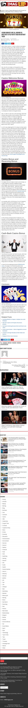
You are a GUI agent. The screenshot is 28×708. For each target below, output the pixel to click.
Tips (3, 637)
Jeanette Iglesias (6, 38)
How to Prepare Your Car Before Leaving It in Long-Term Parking (16, 444)
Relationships (5, 613)
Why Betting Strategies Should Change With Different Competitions (17, 467)
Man (3, 589)
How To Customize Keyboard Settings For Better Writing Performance (17, 489)
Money (19, 342)
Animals (4, 501)
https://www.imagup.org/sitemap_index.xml (11, 693)
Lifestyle (4, 586)
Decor (3, 530)
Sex (3, 624)
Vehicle (4, 645)
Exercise (4, 543)
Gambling (8, 39)
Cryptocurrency (6, 527)
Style (3, 630)
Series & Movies (6, 621)
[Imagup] (14, 4)
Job (3, 580)
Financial (4, 549)
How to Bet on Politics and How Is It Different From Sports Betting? (18, 366)
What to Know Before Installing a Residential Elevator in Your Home (16, 455)
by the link (22, 49)
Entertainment (6, 538)
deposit (14, 342)
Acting (4, 499)
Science (4, 619)
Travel (4, 639)
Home (2, 10)
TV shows (4, 641)
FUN (3, 554)
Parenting (4, 604)
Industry (4, 573)
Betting (4, 506)
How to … (4, 571)
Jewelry (4, 578)
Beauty (4, 503)
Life (3, 584)
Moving (4, 597)
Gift (3, 562)
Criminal (4, 525)
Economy (4, 534)
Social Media (5, 626)
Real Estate (5, 610)
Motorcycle (5, 595)
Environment (5, 541)
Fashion (4, 547)
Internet (4, 575)
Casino (6, 10)
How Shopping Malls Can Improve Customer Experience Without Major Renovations (17, 439)
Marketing (4, 591)
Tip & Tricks (5, 634)
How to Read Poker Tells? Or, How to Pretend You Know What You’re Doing (12, 387)
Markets (4, 593)
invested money (20, 191)
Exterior (4, 545)
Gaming (4, 558)
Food (3, 551)
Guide (3, 565)
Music (3, 600)
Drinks (4, 532)
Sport (3, 628)
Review (4, 617)
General (4, 560)
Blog (3, 508)
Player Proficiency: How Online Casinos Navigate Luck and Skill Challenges (12, 426)
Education (4, 536)
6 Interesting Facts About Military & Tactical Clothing (10, 362)
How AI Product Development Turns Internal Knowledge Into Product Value (17, 462)
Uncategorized (6, 643)
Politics (4, 608)
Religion (4, 615)
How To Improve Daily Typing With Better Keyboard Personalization (17, 483)
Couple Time (5, 523)
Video (3, 648)
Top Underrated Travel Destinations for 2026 (17, 478)
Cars (3, 512)
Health (4, 567)
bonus (5, 342)
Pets (3, 606)
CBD (3, 519)
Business (4, 510)
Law (3, 582)
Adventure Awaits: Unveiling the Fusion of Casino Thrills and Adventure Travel (13, 407)
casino (9, 342)
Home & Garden (6, 569)
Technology (5, 632)
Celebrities (5, 521)
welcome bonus (4, 344)
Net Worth (5, 602)
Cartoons (4, 514)
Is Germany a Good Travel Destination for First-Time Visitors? (17, 472)
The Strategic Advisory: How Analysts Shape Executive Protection (17, 450)
